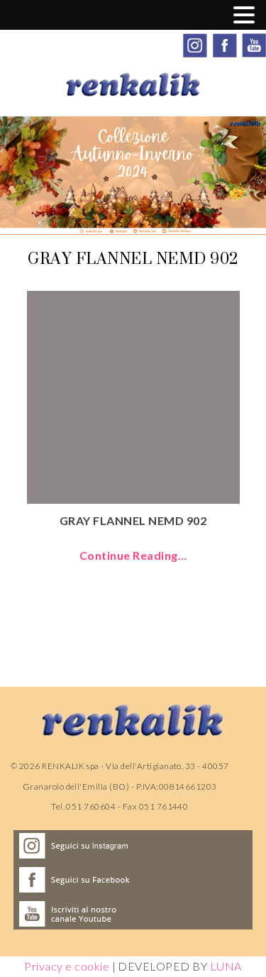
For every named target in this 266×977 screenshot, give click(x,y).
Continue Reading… (133, 555)
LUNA (226, 966)
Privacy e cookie (66, 966)
